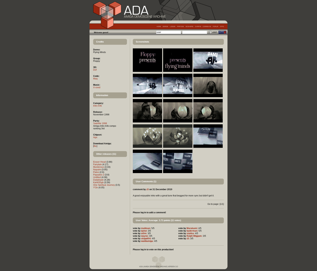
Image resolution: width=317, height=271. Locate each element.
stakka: (190, 233)
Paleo (96, 172)
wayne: (145, 236)
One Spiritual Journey (104, 185)
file (95, 146)
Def (95, 70)
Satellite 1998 (100, 123)
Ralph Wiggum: (194, 236)
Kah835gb (98, 182)
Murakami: (192, 228)
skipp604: (146, 238)
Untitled (97, 177)
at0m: (144, 233)
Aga (95, 137)
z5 (147, 189)
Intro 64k (97, 106)
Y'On (95, 187)
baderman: (192, 231)
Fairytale (97, 164)
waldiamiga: (147, 241)
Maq (95, 78)
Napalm (97, 169)
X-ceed (96, 87)
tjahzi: (144, 231)
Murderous (98, 167)
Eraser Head (99, 162)
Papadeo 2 (98, 174)
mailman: (146, 228)
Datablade (98, 180)
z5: (188, 238)
